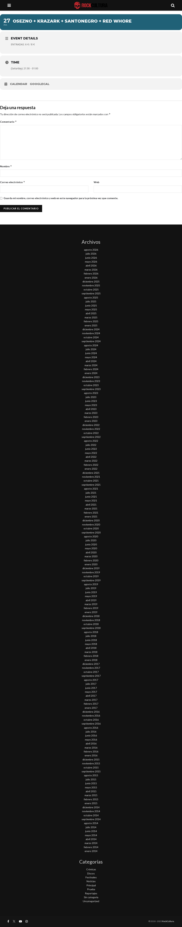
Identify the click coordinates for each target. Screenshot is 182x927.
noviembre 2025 (91, 285)
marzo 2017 (91, 699)
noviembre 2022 (91, 428)
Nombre (6, 166)
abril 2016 (91, 743)
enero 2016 (91, 755)
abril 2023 (91, 408)
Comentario (8, 121)
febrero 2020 (91, 560)
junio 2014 (91, 831)
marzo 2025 (91, 317)
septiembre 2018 (91, 627)
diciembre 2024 (91, 329)
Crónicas (91, 869)
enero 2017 (91, 707)
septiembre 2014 (91, 819)
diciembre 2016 (91, 711)
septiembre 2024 (91, 341)
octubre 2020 (91, 528)
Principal (91, 885)
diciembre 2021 (91, 472)
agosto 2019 (91, 584)
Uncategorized (91, 901)
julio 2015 (91, 779)
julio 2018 (91, 635)
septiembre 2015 (91, 771)
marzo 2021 (91, 508)
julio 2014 (91, 827)
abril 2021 (91, 504)
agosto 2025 (91, 297)
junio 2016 (91, 735)
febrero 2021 (91, 512)
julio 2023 (91, 397)
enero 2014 (91, 851)
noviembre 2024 (91, 333)
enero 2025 (91, 325)
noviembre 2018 (91, 620)
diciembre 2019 (91, 568)
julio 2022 (91, 444)
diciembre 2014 (91, 807)
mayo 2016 (91, 739)
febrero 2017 (91, 703)
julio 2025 (91, 301)
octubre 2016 (91, 719)
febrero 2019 (91, 608)
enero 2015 (91, 803)
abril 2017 (91, 695)
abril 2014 (91, 839)
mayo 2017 (91, 691)
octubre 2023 (91, 385)
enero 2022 (91, 468)
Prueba (91, 889)
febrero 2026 (91, 273)
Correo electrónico (12, 182)
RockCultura (168, 921)
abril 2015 (91, 791)
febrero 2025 (91, 321)
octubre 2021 (91, 480)
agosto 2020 (91, 536)
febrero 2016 (91, 751)
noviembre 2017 (91, 667)
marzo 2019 (91, 604)
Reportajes (91, 893)
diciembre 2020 (91, 520)
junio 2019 (91, 592)
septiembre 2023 (91, 389)
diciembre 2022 (91, 424)
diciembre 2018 (91, 616)
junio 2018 (91, 640)
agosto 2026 (91, 249)
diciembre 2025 (91, 281)
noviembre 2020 (91, 524)
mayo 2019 (91, 596)
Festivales (91, 877)
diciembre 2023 (91, 377)
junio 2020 (91, 544)
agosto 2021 (91, 488)
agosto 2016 (91, 727)
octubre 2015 (91, 767)
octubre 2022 (91, 432)
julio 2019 (91, 588)
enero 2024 (91, 373)
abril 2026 (91, 265)
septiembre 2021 (91, 484)
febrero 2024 (91, 369)
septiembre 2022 (91, 436)
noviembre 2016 (91, 715)
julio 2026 (91, 253)
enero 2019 (91, 612)
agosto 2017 (91, 679)
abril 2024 (91, 361)
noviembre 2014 (91, 811)
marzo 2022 (91, 460)
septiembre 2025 (91, 293)
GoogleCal (39, 84)
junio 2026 (91, 257)
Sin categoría (91, 897)
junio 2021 (91, 496)
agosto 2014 (91, 823)
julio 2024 (91, 349)
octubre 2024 (91, 337)
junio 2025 (91, 305)
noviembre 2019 (91, 572)
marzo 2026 (91, 269)
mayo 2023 (91, 405)
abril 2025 (91, 313)
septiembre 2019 (91, 580)
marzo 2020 (91, 556)
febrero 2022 (91, 464)
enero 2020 (91, 564)
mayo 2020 (91, 548)
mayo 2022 (91, 452)
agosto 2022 (91, 440)
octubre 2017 (91, 671)
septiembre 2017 (91, 675)
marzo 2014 (91, 843)
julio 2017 (91, 683)
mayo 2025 (91, 309)
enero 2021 (91, 516)
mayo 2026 (91, 261)
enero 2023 (91, 420)
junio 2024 (91, 353)
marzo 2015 (91, 795)
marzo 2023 (91, 412)
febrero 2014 (91, 847)
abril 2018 (91, 647)
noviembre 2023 (91, 381)
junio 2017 (91, 687)
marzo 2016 (91, 747)
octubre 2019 (91, 576)
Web (96, 182)
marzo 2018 (91, 651)
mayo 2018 (91, 643)
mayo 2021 (91, 500)
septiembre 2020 (91, 532)
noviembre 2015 (91, 763)
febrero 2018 (91, 655)
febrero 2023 (91, 416)
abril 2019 (91, 600)
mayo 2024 (91, 357)
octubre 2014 (91, 815)
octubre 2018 (91, 624)
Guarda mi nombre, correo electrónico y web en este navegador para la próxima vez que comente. (61, 198)
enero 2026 (91, 277)
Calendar (18, 84)
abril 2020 (91, 552)
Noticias (91, 881)
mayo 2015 (91, 787)
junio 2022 (91, 448)
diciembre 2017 (91, 663)
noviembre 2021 (91, 476)
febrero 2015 (91, 799)
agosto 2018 (91, 632)
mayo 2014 (91, 835)
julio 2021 (91, 492)
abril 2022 (91, 456)
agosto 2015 (91, 775)
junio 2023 (91, 400)
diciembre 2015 (91, 759)
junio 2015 (91, 783)
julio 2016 (91, 731)
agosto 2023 (91, 392)
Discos (91, 873)
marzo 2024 (91, 365)
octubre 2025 (91, 289)
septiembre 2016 (91, 723)
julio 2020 (91, 540)
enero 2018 (91, 659)
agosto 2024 (91, 345)
